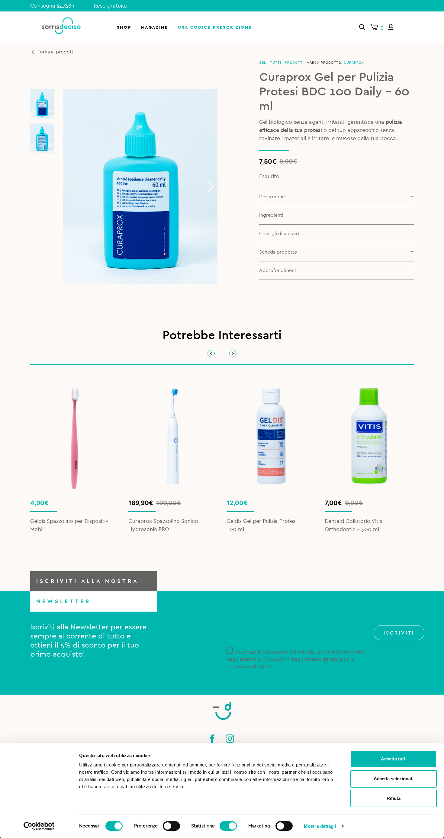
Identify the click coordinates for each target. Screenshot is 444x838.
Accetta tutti (394, 758)
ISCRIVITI (399, 633)
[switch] (171, 825)
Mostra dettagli (320, 826)
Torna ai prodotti (56, 52)
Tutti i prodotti (287, 63)
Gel (262, 63)
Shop (124, 27)
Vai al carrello (372, 81)
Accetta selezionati (393, 778)
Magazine (154, 27)
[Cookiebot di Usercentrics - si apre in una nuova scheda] (39, 826)
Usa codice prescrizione (215, 27)
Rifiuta (394, 798)
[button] (210, 186)
